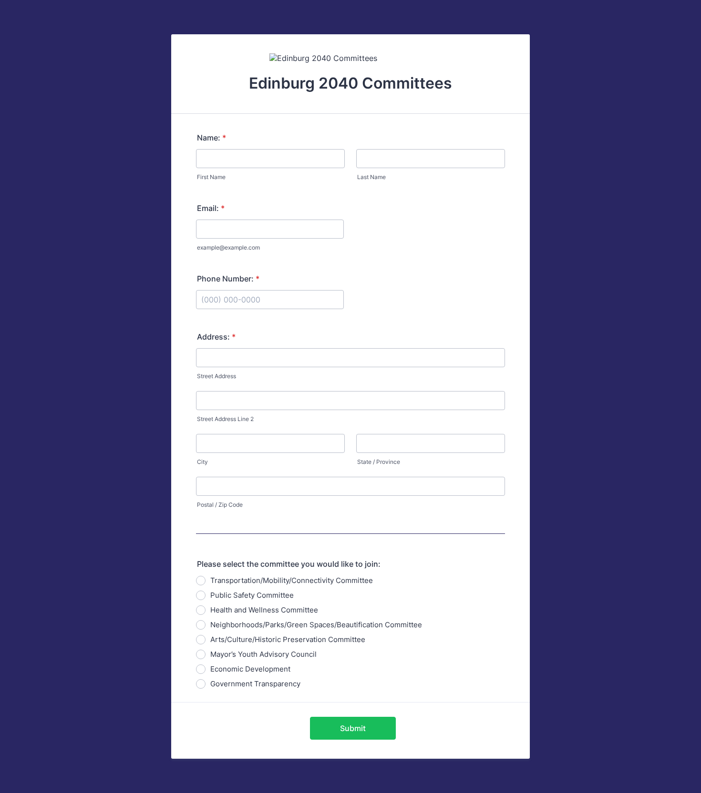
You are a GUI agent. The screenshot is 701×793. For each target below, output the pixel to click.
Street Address (216, 376)
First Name (211, 177)
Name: (211, 137)
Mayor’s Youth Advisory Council (263, 654)
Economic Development (250, 668)
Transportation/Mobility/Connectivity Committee (291, 580)
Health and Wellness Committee (264, 609)
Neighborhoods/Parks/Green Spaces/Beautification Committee (316, 624)
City (202, 461)
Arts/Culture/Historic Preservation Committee (287, 639)
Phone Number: (228, 278)
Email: (211, 208)
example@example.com (228, 247)
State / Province (378, 461)
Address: (216, 336)
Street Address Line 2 (225, 418)
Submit (353, 728)
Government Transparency (255, 683)
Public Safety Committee (252, 595)
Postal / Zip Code (220, 504)
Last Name (371, 177)
